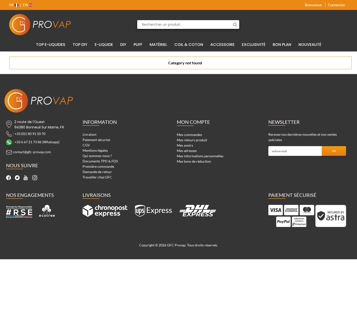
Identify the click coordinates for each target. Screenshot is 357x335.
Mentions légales (95, 150)
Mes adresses (187, 151)
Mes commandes (189, 135)
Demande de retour (97, 172)
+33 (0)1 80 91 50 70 (30, 134)
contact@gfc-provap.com (32, 152)
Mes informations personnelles (200, 156)
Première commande (98, 166)
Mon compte (193, 122)
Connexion (336, 5)
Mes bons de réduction (194, 161)
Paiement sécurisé (96, 140)
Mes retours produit (192, 140)
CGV (86, 145)
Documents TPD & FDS (100, 161)
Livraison (89, 134)
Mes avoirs (185, 145)
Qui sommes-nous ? (97, 156)
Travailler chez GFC (97, 177)
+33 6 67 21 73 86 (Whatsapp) (37, 142)
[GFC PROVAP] (40, 24)
